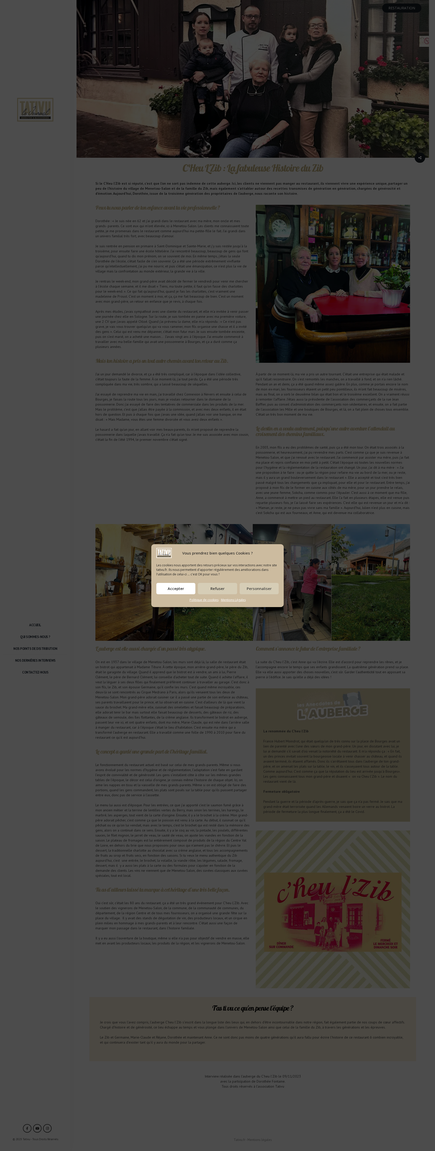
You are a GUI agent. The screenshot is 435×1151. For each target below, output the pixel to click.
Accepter (176, 588)
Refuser (217, 588)
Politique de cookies (204, 600)
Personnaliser (259, 588)
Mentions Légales (233, 600)
